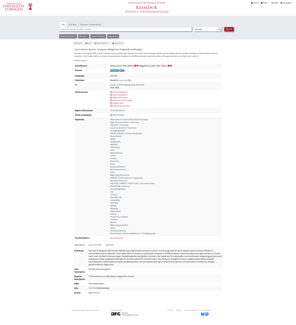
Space (112, 228)
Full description (81, 60)
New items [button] (113, 36)
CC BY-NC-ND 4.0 (117, 110)
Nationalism (115, 211)
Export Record (101, 43)
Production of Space (119, 216)
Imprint (179, 310)
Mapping (114, 208)
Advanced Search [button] (68, 36)
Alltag (112, 139)
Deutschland (115, 136)
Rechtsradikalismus (131, 233)
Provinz (113, 158)
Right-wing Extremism (119, 175)
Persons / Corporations (90, 24)
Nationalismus (116, 153)
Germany (135, 122)
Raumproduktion (117, 166)
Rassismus (114, 161)
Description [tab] (80, 245)
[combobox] (125, 29)
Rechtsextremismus (119, 180)
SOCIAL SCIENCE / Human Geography (126, 133)
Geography (115, 200)
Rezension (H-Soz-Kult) (122, 100)
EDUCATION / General (119, 186)
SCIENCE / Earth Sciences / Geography (126, 178)
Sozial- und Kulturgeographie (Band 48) (127, 84)
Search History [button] (98, 36)
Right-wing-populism (119, 225)
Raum (112, 164)
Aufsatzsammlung (118, 230)
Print (89, 43)
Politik (113, 155)
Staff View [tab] (109, 245)
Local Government (118, 128)
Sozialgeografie (148, 233)
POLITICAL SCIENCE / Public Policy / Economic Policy (132, 183)
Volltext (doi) (117, 103)
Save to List (118, 43)
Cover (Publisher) (120, 92)
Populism (114, 125)
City (111, 191)
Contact (170, 310)
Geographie (115, 141)
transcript (122, 80)
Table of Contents (120, 97)
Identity (113, 205)
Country (113, 194)
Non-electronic (116, 238)
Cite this (79, 43)
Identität (114, 144)
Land (112, 150)
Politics (113, 214)
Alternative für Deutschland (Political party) (129, 119)
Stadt (112, 172)
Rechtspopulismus (118, 169)
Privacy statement (192, 310)
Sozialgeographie (117, 130)
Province (114, 219)
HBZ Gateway (118, 115)
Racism (113, 222)
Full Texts (73, 24)
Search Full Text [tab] (95, 245)
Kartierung (115, 147)
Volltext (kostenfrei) (121, 106)
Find (230, 29)
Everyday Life (116, 197)
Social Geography (117, 189)
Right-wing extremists (119, 122)
